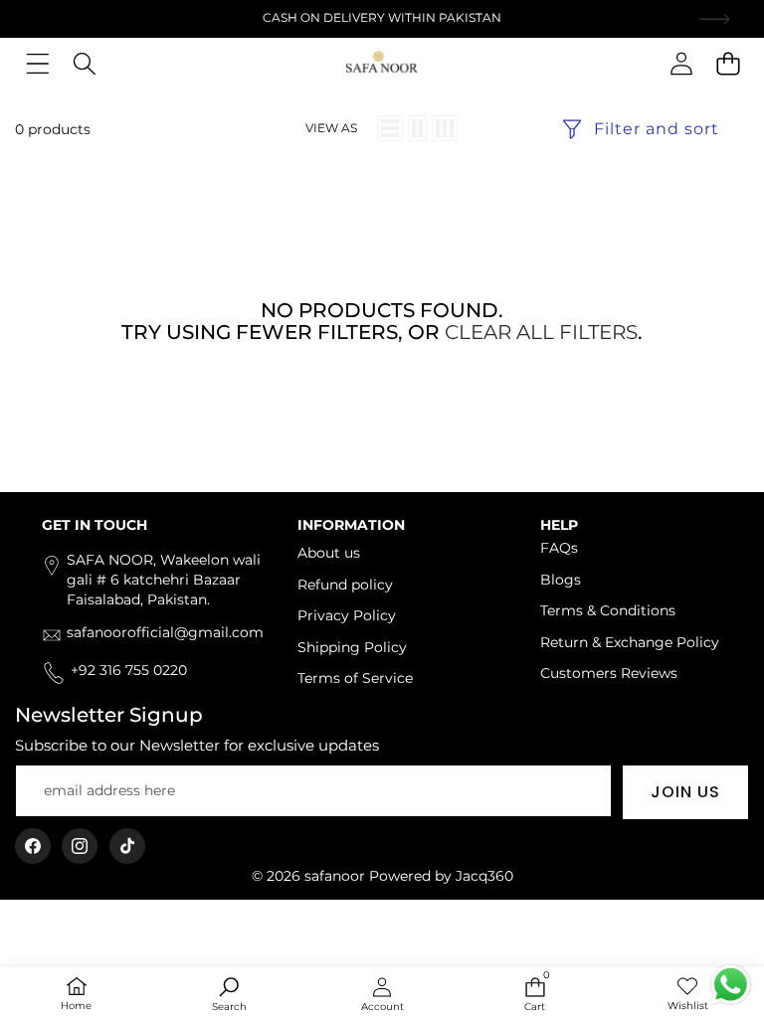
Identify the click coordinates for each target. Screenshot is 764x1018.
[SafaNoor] (382, 64)
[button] (727, 63)
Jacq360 (484, 876)
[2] (417, 128)
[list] (390, 128)
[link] (687, 994)
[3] (445, 128)
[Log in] (681, 63)
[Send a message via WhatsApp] (730, 984)
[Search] (84, 63)
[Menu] (37, 63)
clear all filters (541, 332)
